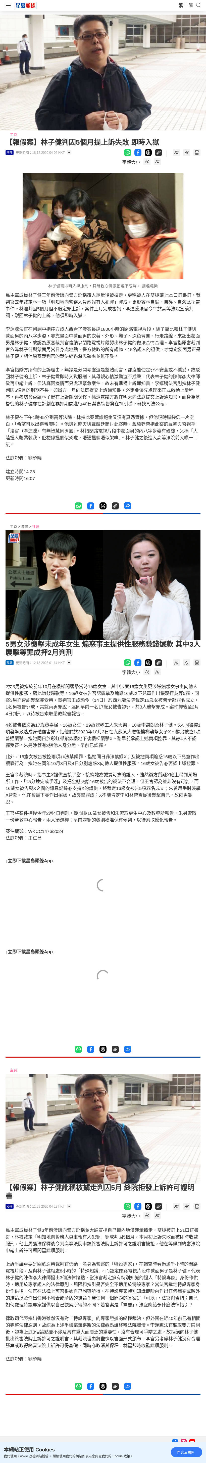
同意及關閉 (185, 1452)
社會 (35, 527)
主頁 (13, 134)
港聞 (24, 527)
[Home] (25, 5)
